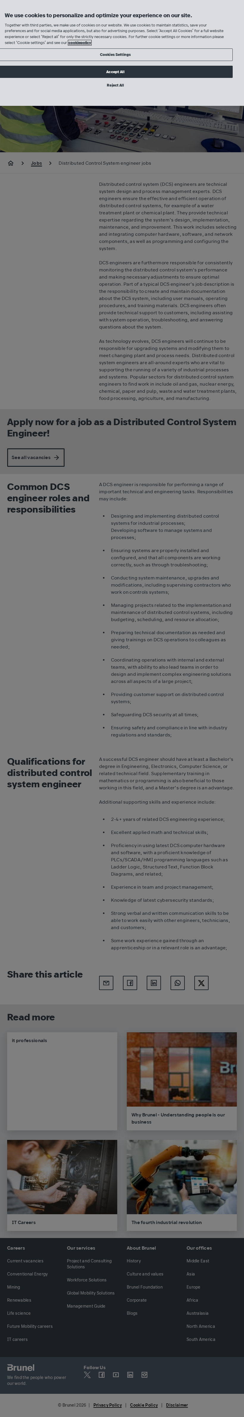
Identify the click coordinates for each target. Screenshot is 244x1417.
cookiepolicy (79, 42)
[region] (122, 53)
